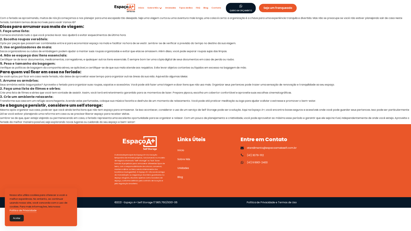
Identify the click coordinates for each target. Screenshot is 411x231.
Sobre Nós (152, 7)
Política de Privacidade (23, 210)
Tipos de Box (186, 7)
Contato (216, 7)
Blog (205, 7)
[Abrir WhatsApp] (403, 223)
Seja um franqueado (277, 8)
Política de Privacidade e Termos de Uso (272, 202)
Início (141, 7)
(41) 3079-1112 (255, 155)
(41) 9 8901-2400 (257, 162)
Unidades (170, 7)
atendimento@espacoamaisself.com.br (272, 148)
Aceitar (16, 218)
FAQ (198, 7)
